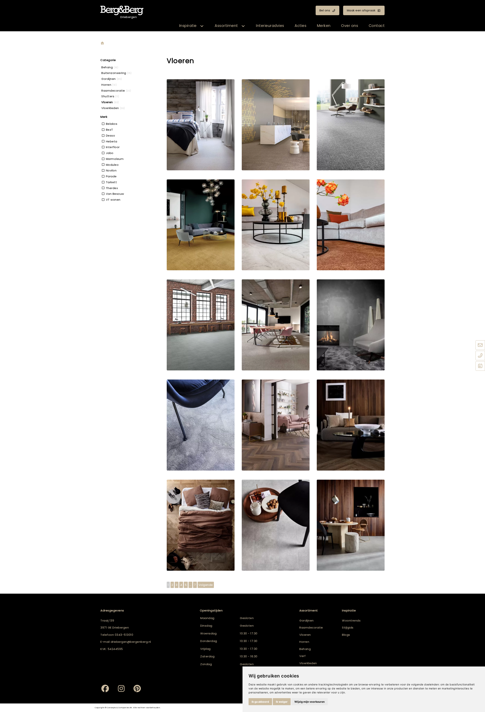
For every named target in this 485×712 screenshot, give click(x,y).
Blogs (346, 635)
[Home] (102, 43)
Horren (304, 642)
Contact (377, 25)
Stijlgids (348, 627)
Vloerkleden (308, 663)
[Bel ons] (480, 356)
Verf (302, 656)
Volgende (206, 585)
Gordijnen (306, 620)
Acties (300, 25)
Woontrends (351, 620)
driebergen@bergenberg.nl (131, 642)
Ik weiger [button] (282, 701)
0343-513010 (124, 635)
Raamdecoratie (311, 627)
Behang (305, 649)
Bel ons (324, 10)
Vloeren (305, 635)
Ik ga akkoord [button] (260, 701)
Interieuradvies (270, 25)
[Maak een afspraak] (480, 366)
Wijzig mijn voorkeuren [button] (309, 701)
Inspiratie (188, 25)
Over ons (349, 25)
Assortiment (226, 25)
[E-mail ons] (480, 345)
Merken (324, 25)
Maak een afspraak (361, 10)
